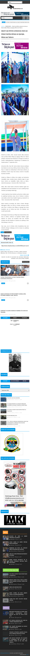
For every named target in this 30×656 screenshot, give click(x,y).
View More (26, 261)
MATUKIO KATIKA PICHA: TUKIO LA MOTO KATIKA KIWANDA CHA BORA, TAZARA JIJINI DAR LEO (18, 581)
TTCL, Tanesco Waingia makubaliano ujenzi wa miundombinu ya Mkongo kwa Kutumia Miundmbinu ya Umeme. (17, 423)
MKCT (27, 654)
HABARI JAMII (8, 26)
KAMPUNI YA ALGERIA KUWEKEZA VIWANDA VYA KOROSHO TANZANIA (14, 311)
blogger (5, 317)
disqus (15, 317)
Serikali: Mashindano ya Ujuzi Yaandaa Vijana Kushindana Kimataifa (12, 278)
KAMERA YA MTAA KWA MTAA (10, 570)
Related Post (5, 262)
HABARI (3, 266)
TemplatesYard (15, 651)
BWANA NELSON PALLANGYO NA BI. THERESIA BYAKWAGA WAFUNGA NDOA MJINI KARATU (18, 561)
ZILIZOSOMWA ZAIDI (15, 381)
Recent (5, 381)
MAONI (24, 381)
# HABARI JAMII (8, 232)
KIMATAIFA (6, 608)
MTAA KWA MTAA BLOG (5, 653)
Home (2, 26)
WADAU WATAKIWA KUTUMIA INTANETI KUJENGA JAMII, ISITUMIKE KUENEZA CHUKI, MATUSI (13, 294)
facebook (24, 317)
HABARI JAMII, (20, 41)
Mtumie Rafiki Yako (6, 242)
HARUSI (5, 532)
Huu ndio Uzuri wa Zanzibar (13, 398)
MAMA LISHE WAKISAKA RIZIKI (15, 587)
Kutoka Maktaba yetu (12, 415)
